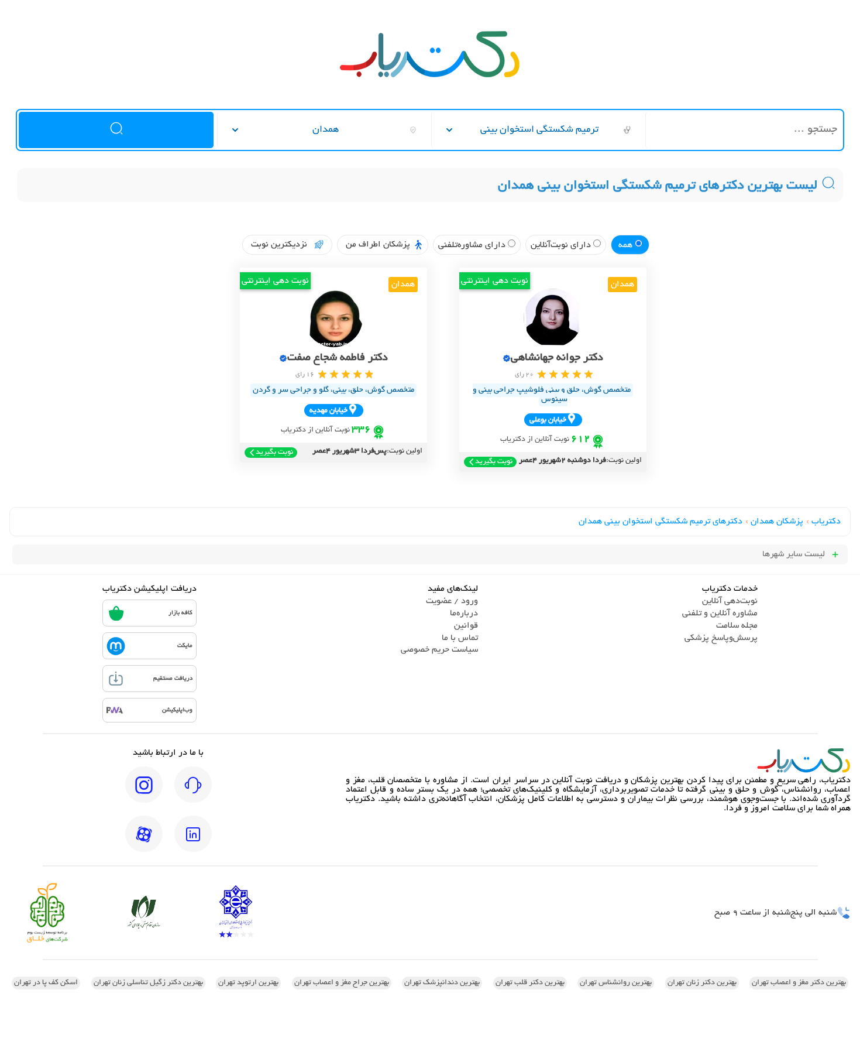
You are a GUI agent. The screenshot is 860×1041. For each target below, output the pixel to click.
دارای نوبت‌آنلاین (562, 245)
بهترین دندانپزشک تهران (442, 983)
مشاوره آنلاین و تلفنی (720, 613)
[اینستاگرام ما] (144, 792)
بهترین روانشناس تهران (616, 983)
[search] (116, 130)
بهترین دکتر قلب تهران (530, 983)
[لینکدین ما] (193, 842)
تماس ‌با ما (460, 638)
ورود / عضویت (452, 601)
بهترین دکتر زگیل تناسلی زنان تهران (148, 983)
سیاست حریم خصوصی (439, 650)
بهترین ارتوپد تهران (248, 983)
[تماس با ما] (193, 792)
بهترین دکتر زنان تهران (702, 983)
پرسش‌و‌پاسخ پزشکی (721, 638)
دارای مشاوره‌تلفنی (473, 245)
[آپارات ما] (144, 842)
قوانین (466, 626)
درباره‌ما (464, 613)
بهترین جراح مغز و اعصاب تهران (341, 983)
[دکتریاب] (430, 76)
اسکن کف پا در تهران (46, 983)
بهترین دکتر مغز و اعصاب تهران (799, 983)
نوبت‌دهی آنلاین (730, 601)
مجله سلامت (737, 626)
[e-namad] (235, 912)
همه (626, 245)
